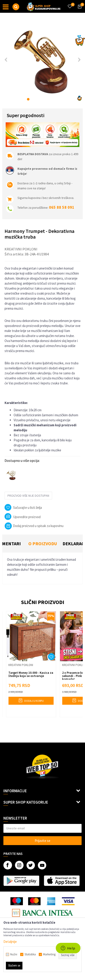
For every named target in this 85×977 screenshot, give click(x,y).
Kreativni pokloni (21, 249)
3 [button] (38, 99)
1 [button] (28, 99)
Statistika (30, 954)
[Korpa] (78, 11)
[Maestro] (16, 901)
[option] (42, 61)
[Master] (34, 901)
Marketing (49, 954)
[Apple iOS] (62, 880)
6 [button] (52, 99)
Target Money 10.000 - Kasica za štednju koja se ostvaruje (30, 674)
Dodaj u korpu (34, 700)
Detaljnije (10, 941)
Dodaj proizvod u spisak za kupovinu (38, 526)
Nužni (13, 954)
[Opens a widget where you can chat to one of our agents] (68, 948)
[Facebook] (7, 865)
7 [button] (57, 99)
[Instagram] (19, 865)
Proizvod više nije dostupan (28, 496)
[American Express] (51, 901)
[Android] (21, 880)
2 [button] (33, 99)
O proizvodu (42, 543)
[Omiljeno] (70, 4)
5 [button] (47, 99)
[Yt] (42, 865)
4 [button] (42, 99)
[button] (15, 6)
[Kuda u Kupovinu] (44, 6)
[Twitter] (31, 865)
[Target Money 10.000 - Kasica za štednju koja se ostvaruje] (31, 636)
